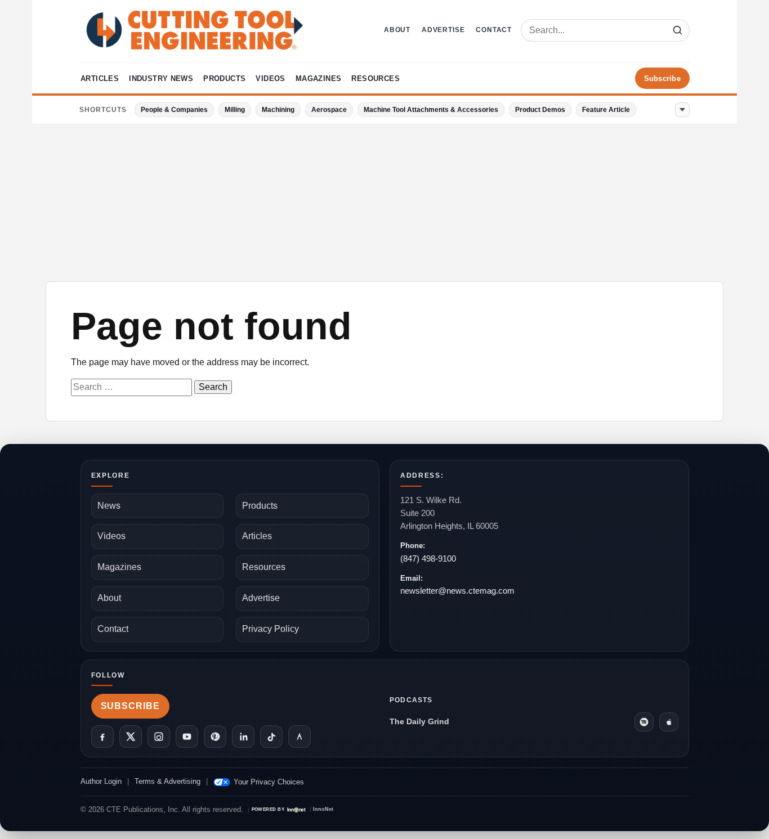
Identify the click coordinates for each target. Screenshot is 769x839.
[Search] (677, 30)
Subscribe (662, 78)
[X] (130, 736)
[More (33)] (682, 109)
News (108, 505)
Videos (270, 78)
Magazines (319, 78)
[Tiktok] (271, 736)
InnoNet (323, 809)
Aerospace (329, 110)
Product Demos (540, 110)
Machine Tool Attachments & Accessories (431, 110)
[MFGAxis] (299, 736)
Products (224, 78)
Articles (100, 78)
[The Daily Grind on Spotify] (644, 722)
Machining (278, 110)
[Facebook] (102, 736)
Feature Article (606, 110)
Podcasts (411, 700)
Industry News (161, 78)
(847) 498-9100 (428, 558)
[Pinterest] (215, 736)
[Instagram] (158, 736)
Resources (375, 78)
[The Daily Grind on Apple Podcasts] (668, 722)
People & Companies (174, 110)
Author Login (101, 781)
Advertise (443, 29)
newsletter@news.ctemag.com (457, 590)
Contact (494, 29)
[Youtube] (187, 736)
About (397, 29)
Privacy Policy (270, 629)
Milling (235, 110)
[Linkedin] (243, 736)
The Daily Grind (419, 721)
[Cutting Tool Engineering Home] (194, 30)
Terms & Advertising (167, 781)
